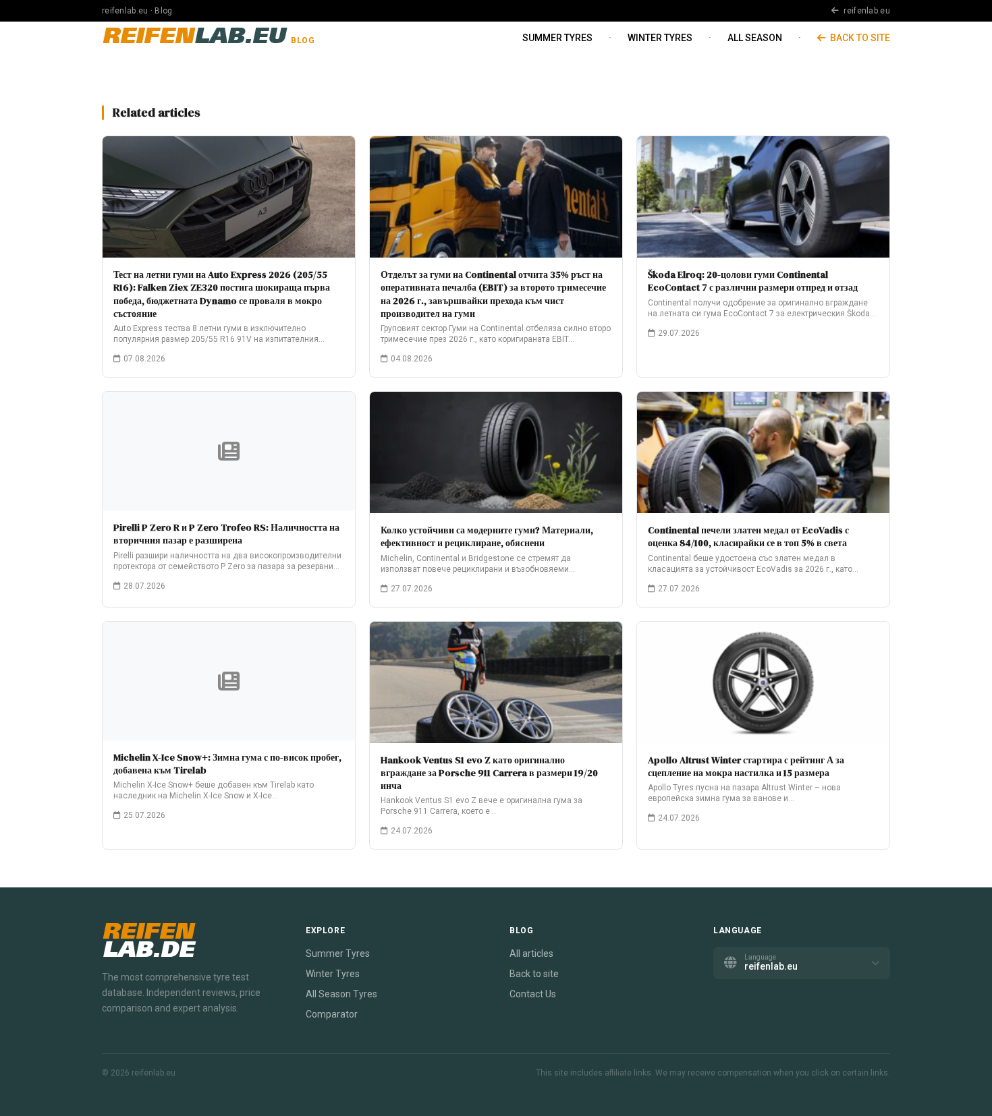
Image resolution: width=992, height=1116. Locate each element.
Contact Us (532, 994)
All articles (531, 953)
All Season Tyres (341, 994)
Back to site (859, 37)
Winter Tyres (660, 37)
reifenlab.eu (866, 11)
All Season (754, 37)
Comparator (332, 1014)
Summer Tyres (557, 37)
